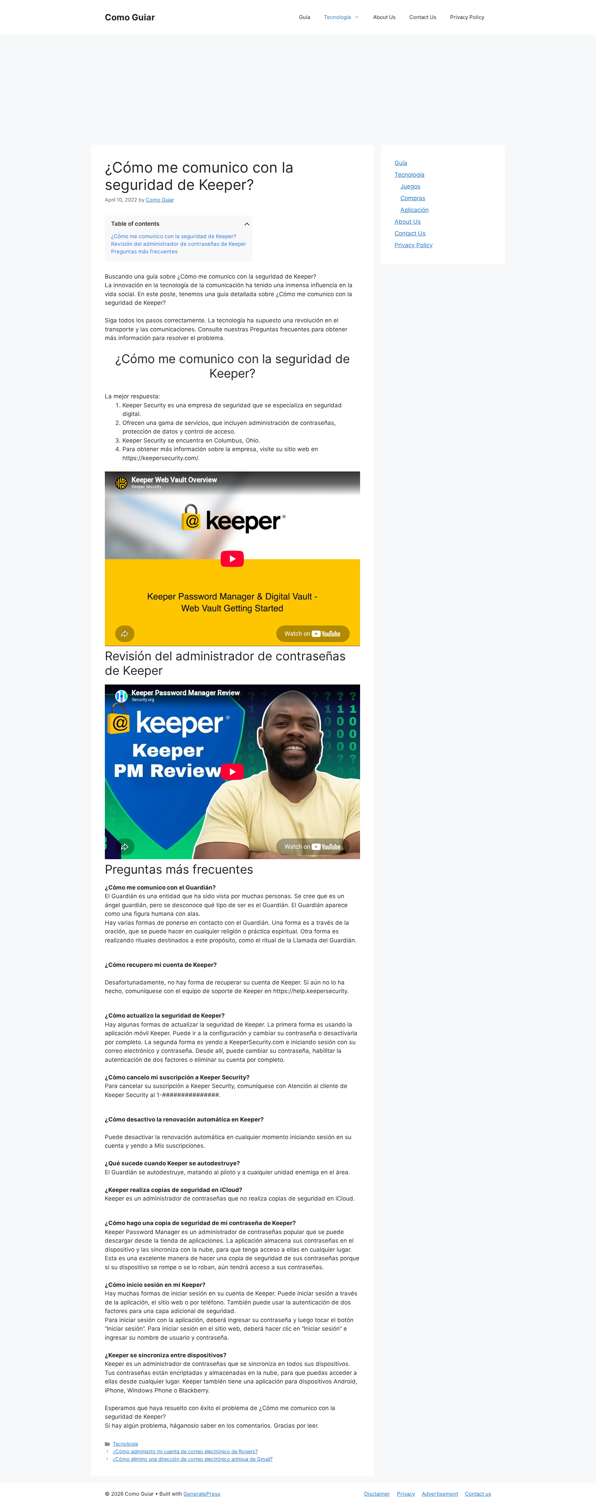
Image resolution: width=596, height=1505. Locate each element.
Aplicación (414, 209)
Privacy (406, 1494)
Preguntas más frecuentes (144, 252)
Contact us (478, 1494)
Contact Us (422, 17)
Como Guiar (130, 17)
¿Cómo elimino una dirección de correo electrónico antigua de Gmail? (192, 1459)
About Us (384, 17)
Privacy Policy (467, 17)
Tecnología (337, 17)
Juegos (410, 186)
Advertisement (440, 1494)
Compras (412, 198)
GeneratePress (201, 1494)
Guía (304, 17)
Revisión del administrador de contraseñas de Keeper (178, 244)
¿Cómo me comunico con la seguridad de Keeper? (173, 236)
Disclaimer (377, 1494)
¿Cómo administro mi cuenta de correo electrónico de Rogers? (185, 1451)
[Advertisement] (298, 86)
